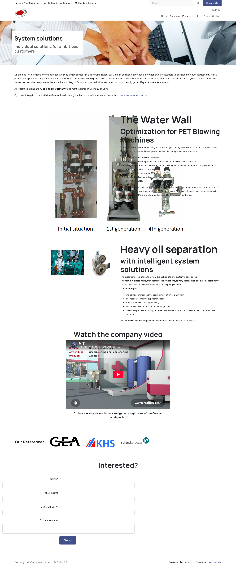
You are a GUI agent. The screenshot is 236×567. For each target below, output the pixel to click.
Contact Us (212, 3)
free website (214, 562)
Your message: (49, 520)
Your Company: (49, 506)
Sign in (216, 10)
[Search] (198, 3)
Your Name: (51, 492)
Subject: (53, 479)
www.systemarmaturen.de (133, 95)
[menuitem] (164, 16)
